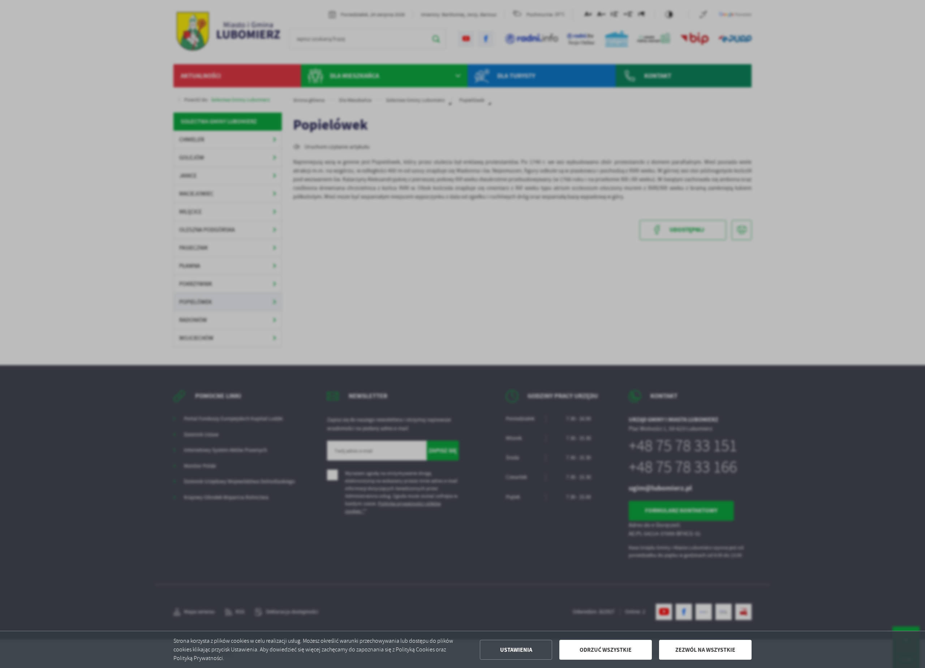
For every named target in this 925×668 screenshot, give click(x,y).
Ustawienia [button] (516, 650)
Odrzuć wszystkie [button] (606, 650)
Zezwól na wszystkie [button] (705, 650)
